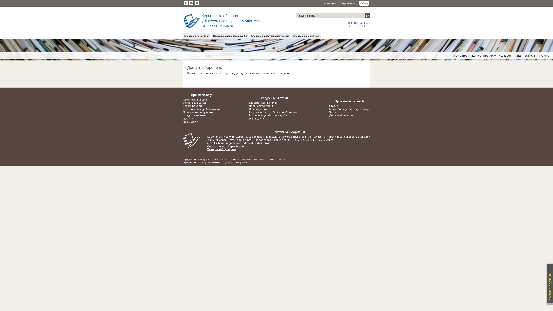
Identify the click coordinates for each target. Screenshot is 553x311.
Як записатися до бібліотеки (201, 109)
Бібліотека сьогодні (195, 102)
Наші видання (258, 109)
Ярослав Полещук (219, 163)
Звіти (332, 112)
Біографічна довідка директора (349, 109)
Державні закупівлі (341, 115)
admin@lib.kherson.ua (256, 143)
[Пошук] (367, 15)
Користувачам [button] (482, 55)
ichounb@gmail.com (228, 143)
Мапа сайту (256, 118)
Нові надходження (261, 106)
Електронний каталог (196, 36)
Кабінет (364, 3)
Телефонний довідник (221, 149)
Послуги (188, 118)
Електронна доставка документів (270, 36)
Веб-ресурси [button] (525, 55)
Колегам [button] (505, 55)
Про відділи (190, 121)
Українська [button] (329, 3)
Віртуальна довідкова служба (230, 36)
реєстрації (283, 73)
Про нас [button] (543, 55)
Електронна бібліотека (306, 36)
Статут (333, 106)
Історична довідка (195, 99)
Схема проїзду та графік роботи (228, 146)
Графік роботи (192, 106)
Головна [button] (460, 55)
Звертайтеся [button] (347, 3)
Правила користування (198, 112)
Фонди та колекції (194, 115)
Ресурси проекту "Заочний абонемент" (274, 112)
